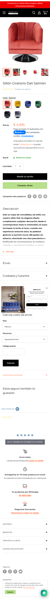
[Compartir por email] (45, 196)
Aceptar (10, 592)
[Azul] (27, 104)
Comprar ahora (25, 185)
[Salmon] (7, 104)
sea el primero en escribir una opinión (25, 442)
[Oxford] (17, 114)
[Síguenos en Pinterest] (15, 571)
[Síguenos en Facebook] (5, 571)
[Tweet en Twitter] (40, 196)
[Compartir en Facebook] (29, 196)
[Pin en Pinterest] (35, 196)
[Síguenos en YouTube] (20, 571)
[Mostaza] (17, 104)
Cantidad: (7, 166)
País (5, 321)
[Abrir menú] (4, 13)
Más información (29, 587)
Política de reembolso (12, 375)
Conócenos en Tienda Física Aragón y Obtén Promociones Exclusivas (25, 4)
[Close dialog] (46, 288)
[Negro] (7, 114)
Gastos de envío (26, 144)
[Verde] (38, 104)
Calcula (10, 363)
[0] (45, 12)
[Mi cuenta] (39, 12)
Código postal (9, 346)
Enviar (36, 304)
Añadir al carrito (25, 176)
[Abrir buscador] (33, 12)
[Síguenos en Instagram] (10, 571)
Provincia (7, 333)
